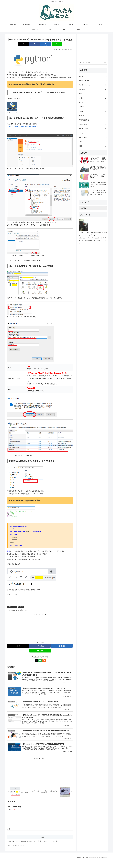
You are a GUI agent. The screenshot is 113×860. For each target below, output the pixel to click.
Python (21, 606)
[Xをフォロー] (36, 660)
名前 (8, 829)
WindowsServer (13, 606)
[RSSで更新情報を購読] (44, 660)
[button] (105, 63)
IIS (20, 610)
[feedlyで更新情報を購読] (40, 660)
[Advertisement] (40, 627)
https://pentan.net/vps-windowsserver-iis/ (23, 126)
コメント (11, 809)
